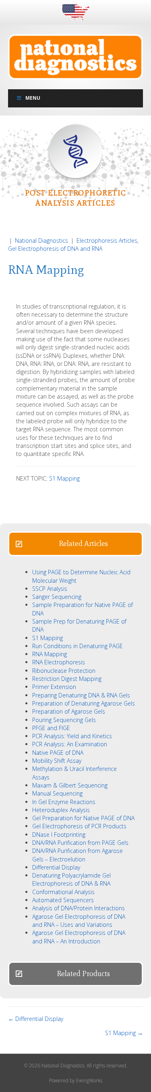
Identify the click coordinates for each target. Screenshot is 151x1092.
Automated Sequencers (63, 900)
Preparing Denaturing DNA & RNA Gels (81, 695)
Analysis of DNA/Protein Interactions (78, 908)
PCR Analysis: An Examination (69, 744)
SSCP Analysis (49, 588)
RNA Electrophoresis (58, 662)
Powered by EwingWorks (75, 1080)
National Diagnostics (41, 240)
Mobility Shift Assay (56, 760)
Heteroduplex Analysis (61, 810)
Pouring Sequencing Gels (64, 720)
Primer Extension (54, 687)
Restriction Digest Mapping (66, 678)
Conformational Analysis (63, 892)
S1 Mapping (64, 478)
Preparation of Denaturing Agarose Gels (83, 703)
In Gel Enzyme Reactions (63, 802)
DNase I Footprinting (58, 834)
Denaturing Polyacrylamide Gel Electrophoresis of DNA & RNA (71, 879)
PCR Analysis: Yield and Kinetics (72, 736)
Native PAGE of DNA (57, 752)
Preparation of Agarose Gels (68, 711)
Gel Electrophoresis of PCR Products (79, 826)
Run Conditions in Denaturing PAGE (77, 646)
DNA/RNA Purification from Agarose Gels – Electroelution (77, 855)
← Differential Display (35, 1019)
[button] (75, 543)
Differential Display (56, 867)
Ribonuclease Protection (63, 670)
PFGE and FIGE (51, 728)
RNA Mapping (49, 654)
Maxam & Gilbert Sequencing (70, 785)
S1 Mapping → (124, 1033)
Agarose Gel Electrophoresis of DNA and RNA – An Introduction (78, 937)
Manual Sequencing (57, 793)
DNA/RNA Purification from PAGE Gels (80, 842)
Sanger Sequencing (56, 597)
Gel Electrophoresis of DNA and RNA (55, 248)
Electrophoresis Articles (107, 240)
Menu (32, 97)
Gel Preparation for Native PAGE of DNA (83, 818)
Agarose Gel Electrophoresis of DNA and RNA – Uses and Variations (78, 920)
